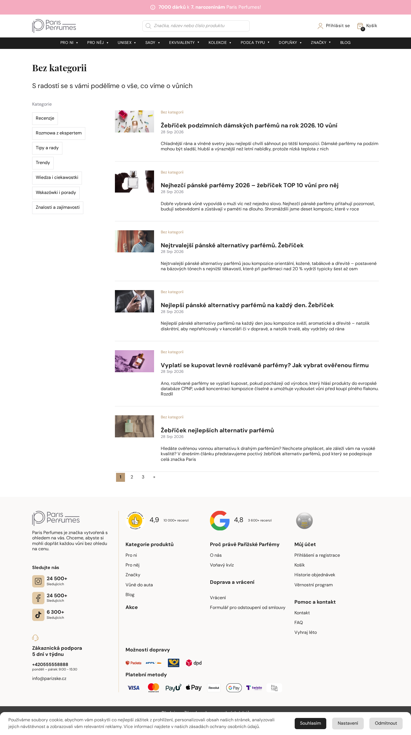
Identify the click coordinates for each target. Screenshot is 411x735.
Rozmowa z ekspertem (59, 133)
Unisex (124, 43)
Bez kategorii (172, 112)
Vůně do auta (139, 585)
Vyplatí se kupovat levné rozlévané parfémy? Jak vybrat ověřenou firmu (265, 366)
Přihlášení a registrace (317, 555)
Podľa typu (253, 43)
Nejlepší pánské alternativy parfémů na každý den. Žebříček (247, 306)
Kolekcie (218, 43)
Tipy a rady (47, 148)
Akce (132, 607)
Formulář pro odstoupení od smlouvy (247, 608)
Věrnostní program (313, 585)
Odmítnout (386, 723)
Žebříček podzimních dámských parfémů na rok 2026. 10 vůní (249, 126)
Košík (299, 565)
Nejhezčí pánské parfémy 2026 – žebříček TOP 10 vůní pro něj (250, 186)
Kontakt (302, 613)
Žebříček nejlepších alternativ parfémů (217, 431)
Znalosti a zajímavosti (58, 207)
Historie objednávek (314, 575)
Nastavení (348, 723)
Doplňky (288, 43)
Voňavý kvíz (222, 565)
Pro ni (67, 43)
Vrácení (218, 598)
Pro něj (95, 43)
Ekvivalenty (182, 43)
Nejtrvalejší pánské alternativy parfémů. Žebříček (232, 246)
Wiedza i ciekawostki (57, 178)
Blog (345, 43)
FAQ (298, 623)
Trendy (43, 163)
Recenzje (45, 118)
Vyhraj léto (305, 632)
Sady (150, 43)
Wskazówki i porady (56, 193)
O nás (216, 555)
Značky (318, 43)
